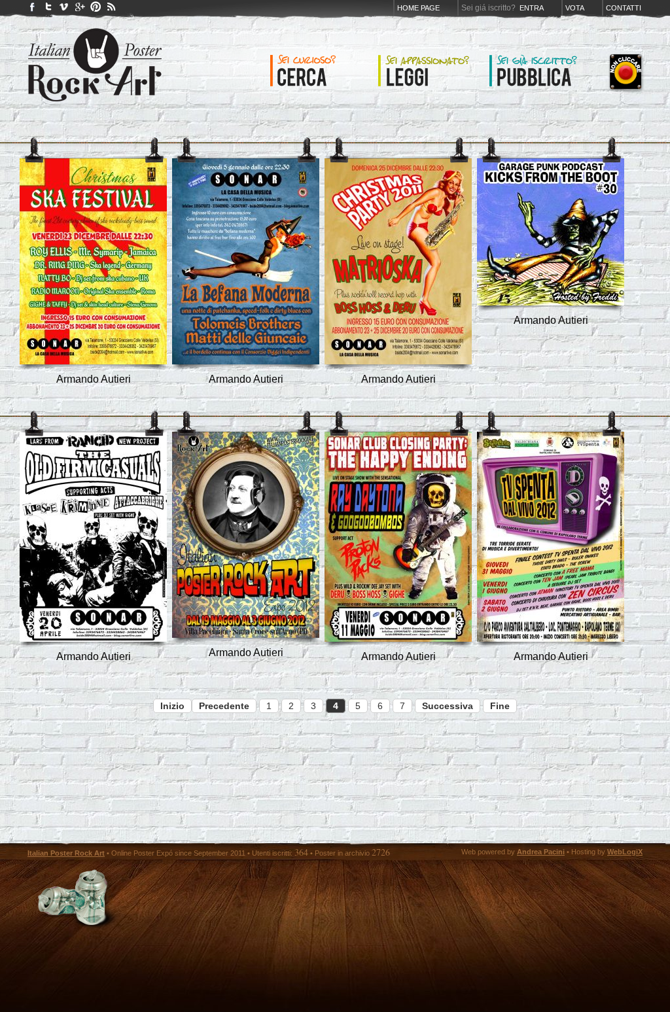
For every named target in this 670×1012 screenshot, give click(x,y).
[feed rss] (111, 9)
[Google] (79, 9)
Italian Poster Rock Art (66, 853)
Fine (500, 706)
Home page (418, 8)
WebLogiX (625, 852)
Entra (532, 8)
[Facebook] (32, 9)
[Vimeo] (64, 9)
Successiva (447, 706)
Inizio (172, 706)
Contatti (623, 8)
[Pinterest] (95, 9)
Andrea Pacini (541, 852)
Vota (574, 8)
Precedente (224, 706)
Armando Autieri (93, 379)
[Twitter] (48, 9)
